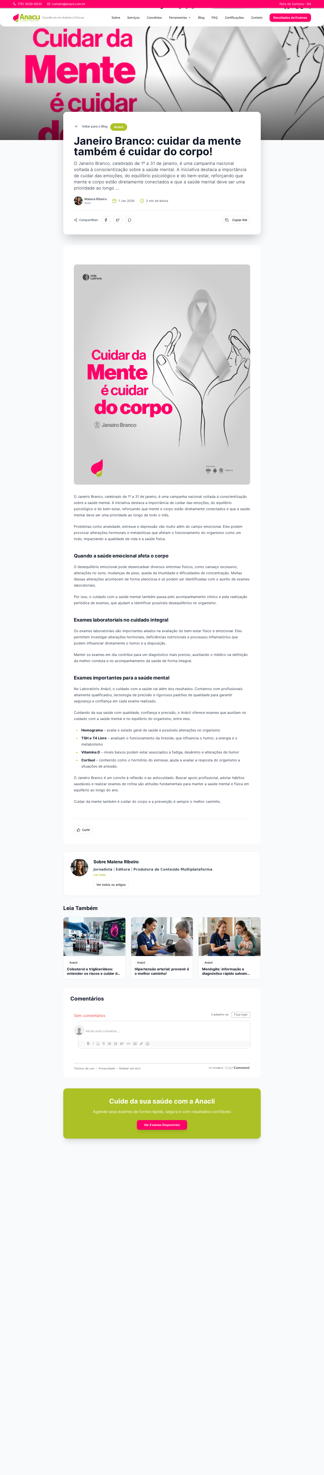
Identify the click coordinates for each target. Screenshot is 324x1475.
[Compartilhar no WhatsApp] (129, 220)
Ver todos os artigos (111, 884)
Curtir (86, 830)
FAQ (215, 17)
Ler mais (99, 875)
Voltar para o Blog (95, 126)
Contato (257, 17)
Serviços (133, 17)
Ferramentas (178, 17)
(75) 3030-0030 (30, 4)
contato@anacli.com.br (68, 4)
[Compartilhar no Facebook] (105, 220)
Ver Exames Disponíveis (162, 1125)
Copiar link (239, 220)
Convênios (154, 17)
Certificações (234, 17)
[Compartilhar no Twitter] (117, 220)
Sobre (116, 17)
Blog (201, 17)
